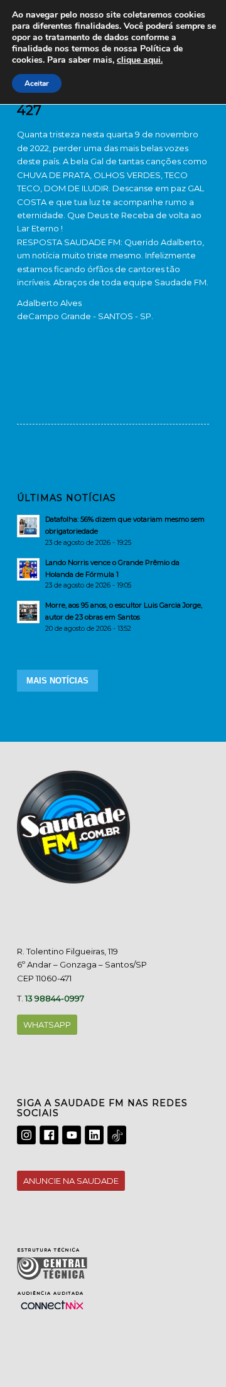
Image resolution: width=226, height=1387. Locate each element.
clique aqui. (140, 60)
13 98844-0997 (54, 998)
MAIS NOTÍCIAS (57, 680)
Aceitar (36, 83)
